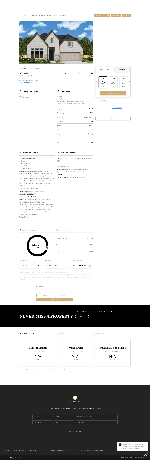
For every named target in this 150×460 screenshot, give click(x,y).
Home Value (82, 408)
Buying (63, 408)
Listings (57, 408)
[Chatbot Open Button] (145, 455)
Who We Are (90, 408)
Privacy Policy (124, 457)
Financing (74, 408)
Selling (68, 408)
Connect (98, 408)
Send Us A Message (75, 431)
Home (51, 408)
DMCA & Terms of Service (136, 457)
